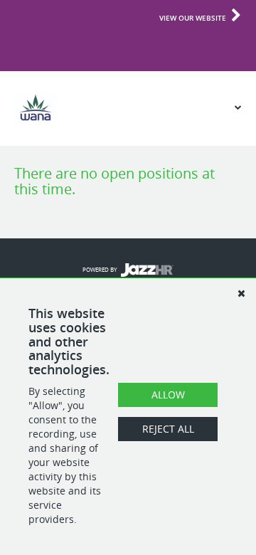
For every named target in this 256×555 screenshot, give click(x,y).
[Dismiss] (241, 293)
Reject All (168, 428)
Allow (168, 394)
